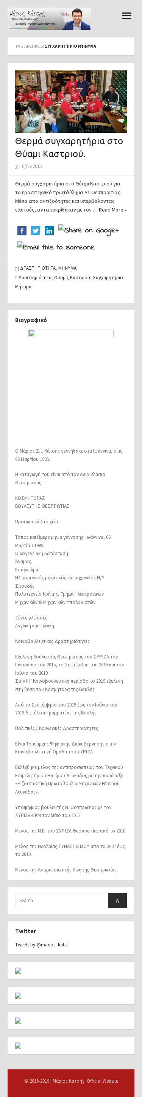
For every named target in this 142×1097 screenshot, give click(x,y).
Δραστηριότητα (34, 277)
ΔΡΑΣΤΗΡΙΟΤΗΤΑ (38, 268)
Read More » (113, 209)
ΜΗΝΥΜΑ (67, 268)
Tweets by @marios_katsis (42, 944)
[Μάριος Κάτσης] (49, 18)
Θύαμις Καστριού (72, 277)
